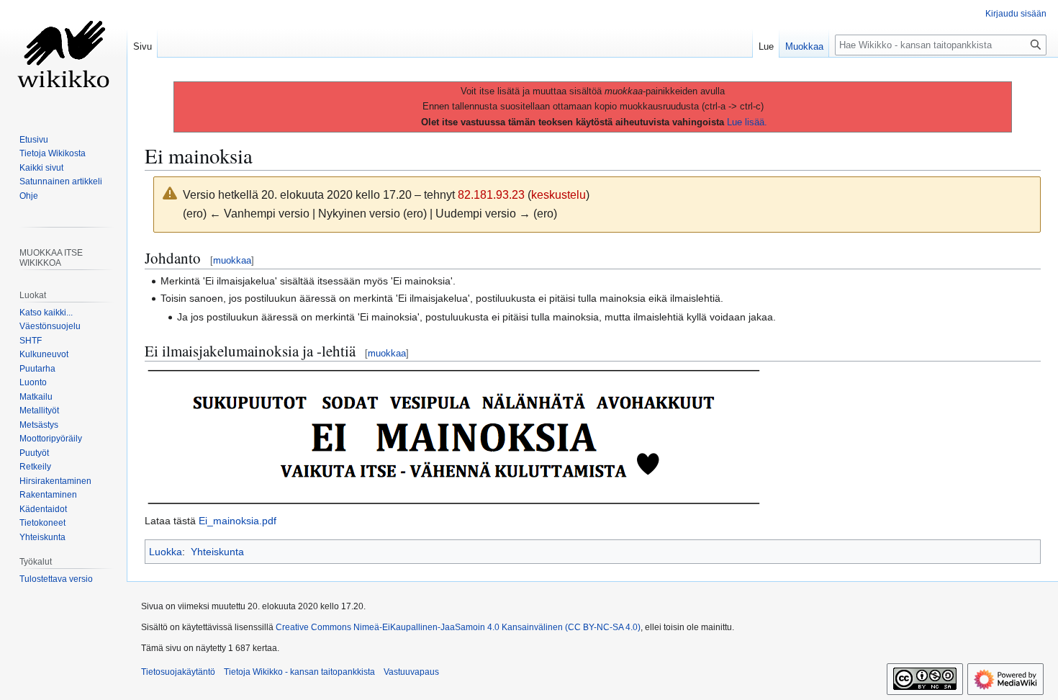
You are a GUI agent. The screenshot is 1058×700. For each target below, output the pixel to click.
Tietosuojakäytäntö (178, 672)
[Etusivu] (63, 57)
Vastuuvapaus (411, 672)
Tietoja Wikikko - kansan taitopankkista (299, 672)
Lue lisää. (747, 122)
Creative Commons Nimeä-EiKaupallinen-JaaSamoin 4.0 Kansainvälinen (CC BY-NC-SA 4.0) (458, 627)
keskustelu (558, 195)
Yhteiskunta (217, 551)
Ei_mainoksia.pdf (237, 520)
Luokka (165, 551)
